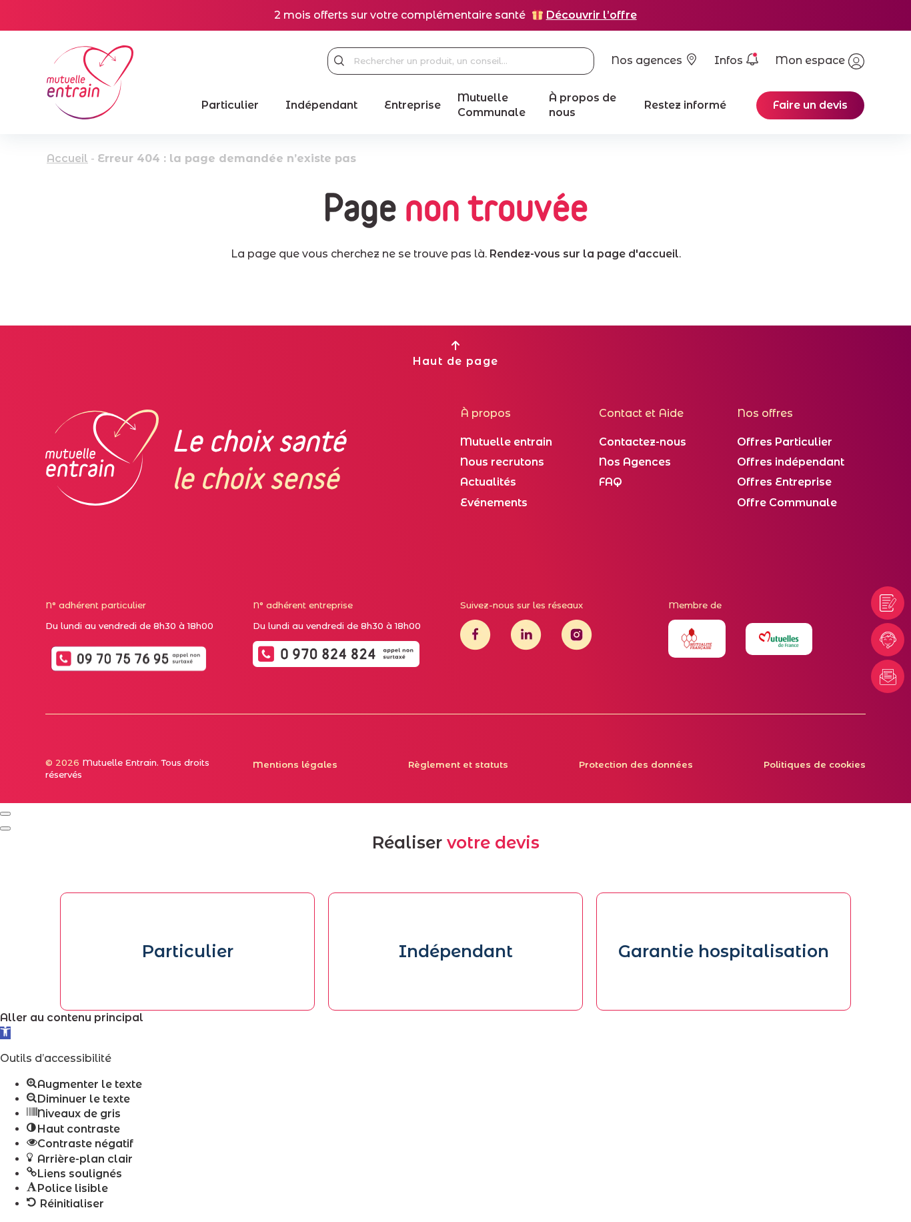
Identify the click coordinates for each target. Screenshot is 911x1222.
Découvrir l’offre (591, 15)
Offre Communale (787, 502)
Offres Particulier (784, 442)
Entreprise (412, 105)
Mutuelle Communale (492, 105)
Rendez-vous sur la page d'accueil (584, 253)
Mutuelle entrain (506, 442)
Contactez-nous (642, 442)
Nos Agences (635, 462)
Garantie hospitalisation (723, 951)
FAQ (610, 482)
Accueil (67, 158)
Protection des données (636, 764)
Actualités (488, 482)
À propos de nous (582, 105)
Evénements (494, 502)
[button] (5, 1033)
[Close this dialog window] (5, 814)
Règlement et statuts (458, 764)
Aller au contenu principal (71, 1017)
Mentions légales (295, 764)
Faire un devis (810, 105)
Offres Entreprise (784, 482)
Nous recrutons (502, 462)
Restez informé (685, 105)
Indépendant (321, 105)
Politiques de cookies (815, 764)
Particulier (230, 105)
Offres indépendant (790, 462)
